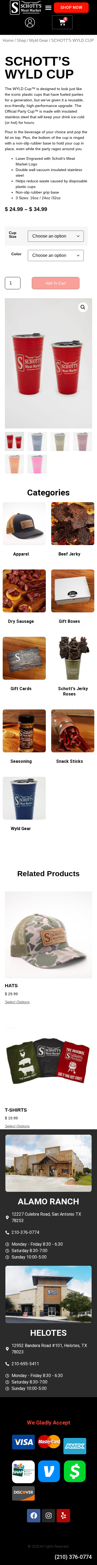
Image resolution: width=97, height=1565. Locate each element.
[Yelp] (63, 1515)
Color (16, 254)
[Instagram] (48, 1515)
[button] (48, 7)
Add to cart (56, 283)
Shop (21, 40)
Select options (17, 1002)
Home (8, 40)
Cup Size (12, 235)
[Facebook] (33, 1515)
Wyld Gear (38, 40)
